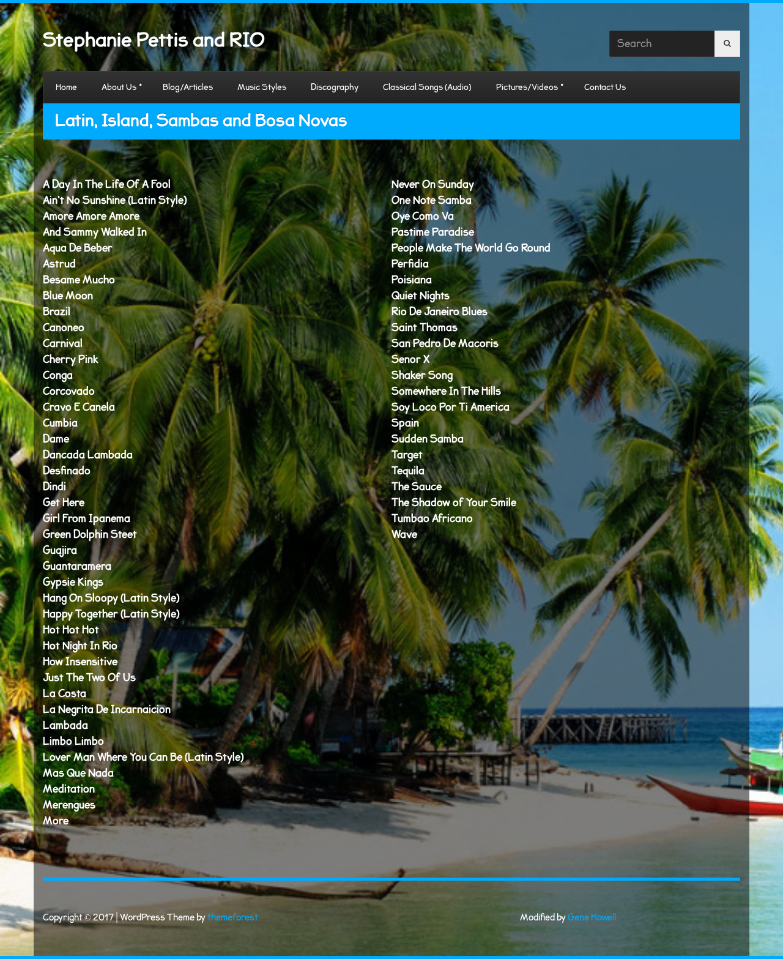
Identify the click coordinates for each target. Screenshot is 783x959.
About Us (119, 87)
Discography (334, 87)
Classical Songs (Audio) (427, 87)
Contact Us (605, 87)
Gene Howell (592, 918)
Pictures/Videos (527, 87)
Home (66, 87)
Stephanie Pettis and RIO (154, 40)
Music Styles (261, 87)
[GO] (727, 44)
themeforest (232, 918)
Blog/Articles (188, 87)
